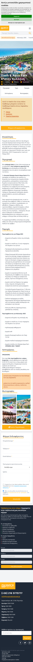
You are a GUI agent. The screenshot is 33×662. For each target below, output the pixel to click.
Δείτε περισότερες (17, 427)
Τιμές (16, 88)
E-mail (2, 559)
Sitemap (4, 658)
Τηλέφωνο (6, 448)
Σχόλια (5, 472)
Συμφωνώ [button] (16, 16)
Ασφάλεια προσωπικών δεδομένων (11, 655)
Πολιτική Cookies (6, 656)
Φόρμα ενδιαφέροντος (16, 128)
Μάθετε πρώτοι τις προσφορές (13, 629)
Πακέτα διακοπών (10, 84)
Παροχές (26, 88)
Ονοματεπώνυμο (8, 441)
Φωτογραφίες (24, 93)
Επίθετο (3, 553)
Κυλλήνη (26, 82)
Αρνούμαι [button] (16, 19)
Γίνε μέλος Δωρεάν (16, 566)
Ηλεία (16, 82)
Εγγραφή (27, 638)
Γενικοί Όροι (5, 653)
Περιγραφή (6, 88)
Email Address (7, 456)
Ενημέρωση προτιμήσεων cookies (10, 659)
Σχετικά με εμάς (6, 652)
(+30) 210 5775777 (12, 593)
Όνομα (3, 547)
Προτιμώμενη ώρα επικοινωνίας (12, 464)
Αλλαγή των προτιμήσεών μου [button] (16, 22)
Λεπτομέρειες (9, 93)
